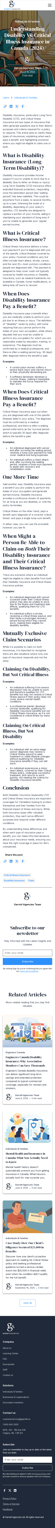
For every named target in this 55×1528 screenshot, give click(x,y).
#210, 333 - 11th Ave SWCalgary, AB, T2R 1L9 (14, 1431)
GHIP (5, 1369)
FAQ (5, 1359)
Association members (13, 1402)
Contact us (8, 1375)
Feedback (8, 1509)
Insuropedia (8, 1364)
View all (27, 1302)
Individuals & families (13, 1391)
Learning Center (10, 1353)
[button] (49, 5)
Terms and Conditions (28, 971)
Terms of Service (11, 1504)
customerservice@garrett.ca (16, 1419)
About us (7, 1348)
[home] (12, 5)
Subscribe (27, 1467)
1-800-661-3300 (10, 1424)
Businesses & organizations (16, 1397)
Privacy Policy (9, 1498)
